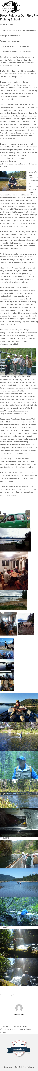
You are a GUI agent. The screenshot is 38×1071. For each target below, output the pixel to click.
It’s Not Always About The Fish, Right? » (14, 1026)
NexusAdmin (19, 1014)
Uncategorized (11, 995)
